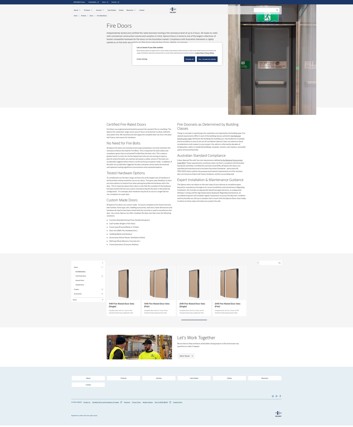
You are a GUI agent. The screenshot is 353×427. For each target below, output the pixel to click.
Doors (76, 267)
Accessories (78, 294)
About (76, 10)
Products (87, 10)
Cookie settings (142, 59)
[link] (94, 2)
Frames (76, 289)
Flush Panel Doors (81, 276)
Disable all (190, 59)
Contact (141, 10)
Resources (129, 10)
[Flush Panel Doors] (102, 276)
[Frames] (102, 289)
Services (98, 10)
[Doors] (102, 267)
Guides (121, 10)
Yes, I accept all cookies (207, 59)
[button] (80, 10)
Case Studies (112, 10)
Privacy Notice (209, 53)
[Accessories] (102, 294)
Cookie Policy (199, 53)
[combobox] (266, 10)
